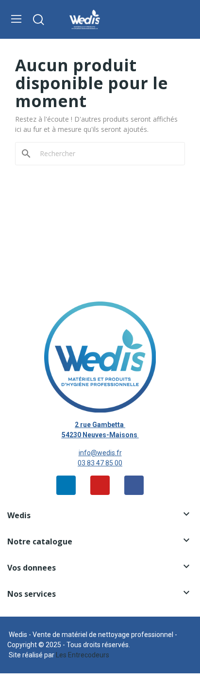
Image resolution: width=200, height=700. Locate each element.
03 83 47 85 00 (100, 463)
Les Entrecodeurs (82, 655)
